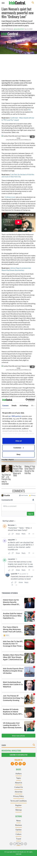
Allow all (18, 441)
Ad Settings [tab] (24, 405)
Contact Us (18, 787)
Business (18, 825)
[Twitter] (16, 763)
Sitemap (18, 810)
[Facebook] (12, 763)
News (18, 820)
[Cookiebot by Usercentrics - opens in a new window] (26, 399)
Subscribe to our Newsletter (18, 755)
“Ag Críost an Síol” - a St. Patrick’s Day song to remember (6, 479)
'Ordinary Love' (9, 197)
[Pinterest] (24, 763)
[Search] (33, 3)
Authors (19, 773)
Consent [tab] (5, 405)
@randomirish (19, 29)
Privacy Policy (18, 796)
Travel (18, 839)
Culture (18, 834)
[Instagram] (20, 763)
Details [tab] (14, 405)
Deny (18, 454)
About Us (18, 783)
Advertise (18, 792)
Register (18, 805)
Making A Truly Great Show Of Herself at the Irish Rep (30, 469)
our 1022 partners (15, 416)
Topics (18, 778)
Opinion (18, 830)
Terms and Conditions (18, 801)
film (29, 110)
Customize (17, 447)
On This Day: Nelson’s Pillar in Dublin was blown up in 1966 (18, 471)
